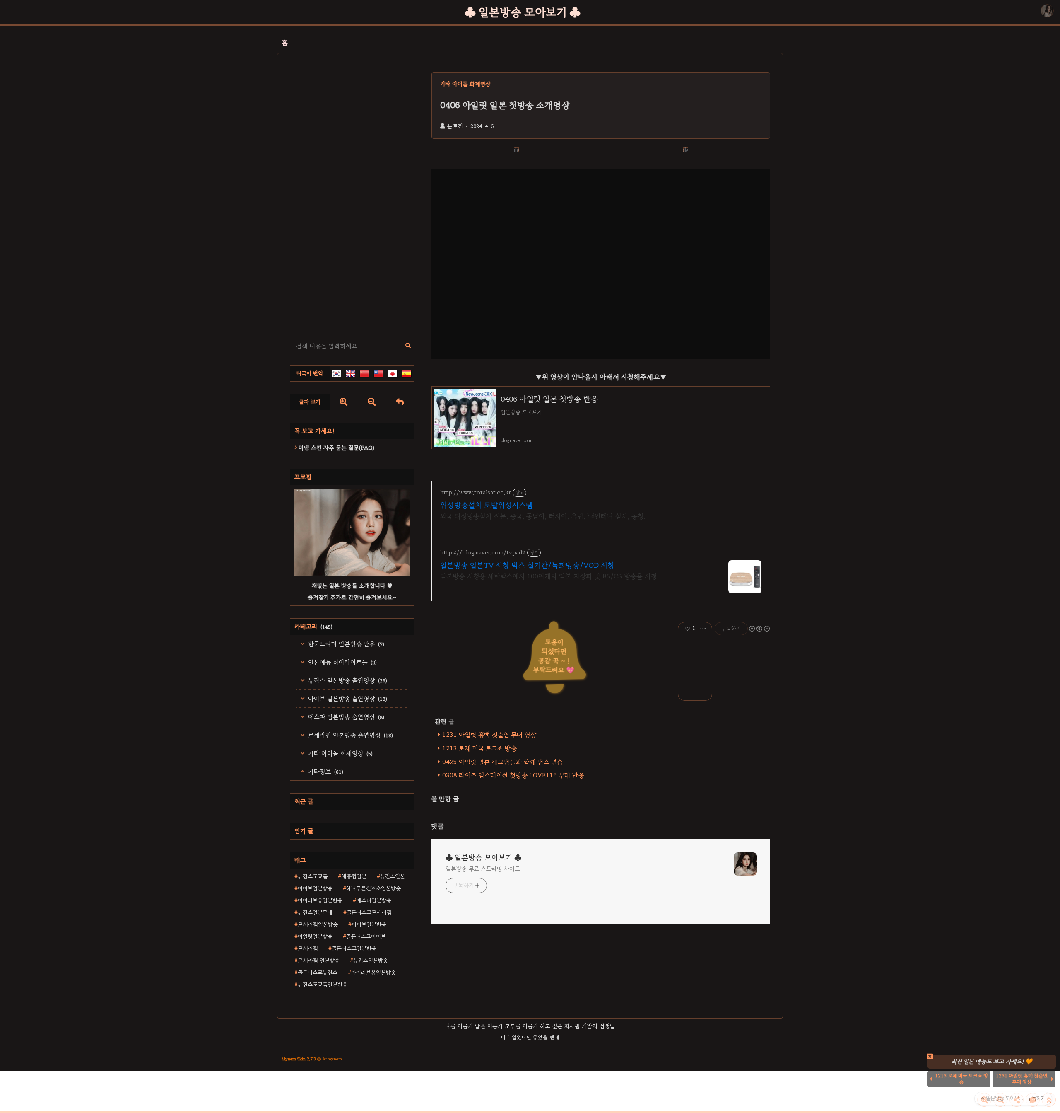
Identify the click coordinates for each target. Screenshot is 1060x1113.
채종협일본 (353, 876)
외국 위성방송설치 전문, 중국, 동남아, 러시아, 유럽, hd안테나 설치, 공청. (543, 516)
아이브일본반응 (369, 924)
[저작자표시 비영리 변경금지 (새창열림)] (759, 628)
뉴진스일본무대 (315, 912)
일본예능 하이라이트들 (341, 662)
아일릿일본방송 (315, 936)
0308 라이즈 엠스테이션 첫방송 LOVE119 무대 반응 (513, 775)
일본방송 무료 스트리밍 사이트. (483, 868)
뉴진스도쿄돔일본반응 (322, 984)
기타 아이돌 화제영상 (339, 753)
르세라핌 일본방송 (319, 960)
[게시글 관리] (703, 628)
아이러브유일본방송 (373, 972)
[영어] (350, 374)
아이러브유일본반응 (320, 900)
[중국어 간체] (364, 374)
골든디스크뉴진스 (317, 972)
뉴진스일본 (392, 876)
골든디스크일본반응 (354, 948)
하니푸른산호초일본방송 (373, 888)
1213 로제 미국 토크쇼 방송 (479, 748)
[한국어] (336, 374)
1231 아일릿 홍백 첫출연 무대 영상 (489, 734)
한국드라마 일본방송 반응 (345, 644)
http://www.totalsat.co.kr (475, 492)
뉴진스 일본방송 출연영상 (346, 680)
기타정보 (324, 771)
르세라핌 (308, 948)
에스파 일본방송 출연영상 (345, 717)
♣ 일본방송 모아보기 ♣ (523, 12)
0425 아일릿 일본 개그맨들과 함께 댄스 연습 (502, 762)
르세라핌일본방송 (318, 924)
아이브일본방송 (315, 888)
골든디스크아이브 (366, 936)
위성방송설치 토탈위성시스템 (486, 505)
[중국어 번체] (378, 374)
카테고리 (313, 626)
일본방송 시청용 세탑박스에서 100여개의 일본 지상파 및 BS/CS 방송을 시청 (548, 576)
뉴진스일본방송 (370, 960)
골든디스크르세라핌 (369, 912)
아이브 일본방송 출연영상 (346, 698)
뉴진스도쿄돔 (313, 876)
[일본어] (393, 374)
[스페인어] (407, 374)
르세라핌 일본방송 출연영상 (349, 735)
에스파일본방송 (373, 900)
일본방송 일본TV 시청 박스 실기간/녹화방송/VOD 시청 (527, 565)
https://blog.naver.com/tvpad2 (482, 552)
